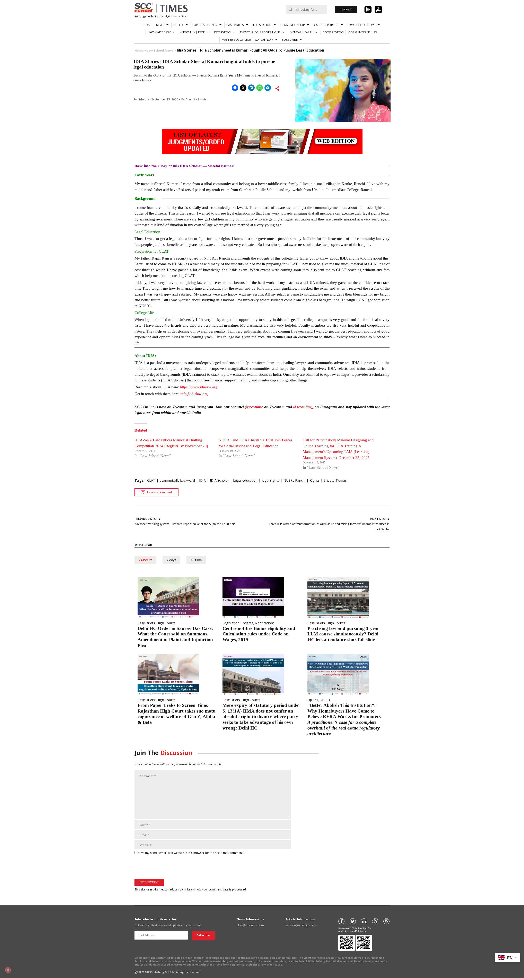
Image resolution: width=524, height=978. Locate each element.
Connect (346, 9)
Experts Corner (205, 25)
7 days (171, 560)
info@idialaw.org (194, 394)
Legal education (245, 480)
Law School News (361, 25)
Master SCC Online (236, 40)
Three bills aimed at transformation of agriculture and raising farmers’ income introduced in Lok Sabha (329, 524)
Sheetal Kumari (335, 480)
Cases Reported (326, 25)
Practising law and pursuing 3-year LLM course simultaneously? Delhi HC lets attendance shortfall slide (343, 634)
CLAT (151, 480)
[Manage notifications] (8, 970)
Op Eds (312, 700)
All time (196, 560)
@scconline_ (303, 407)
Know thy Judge (192, 32)
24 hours (145, 560)
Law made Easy (159, 32)
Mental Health (301, 32)
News (160, 25)
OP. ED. (178, 25)
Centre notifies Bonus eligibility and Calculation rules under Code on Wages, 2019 (258, 634)
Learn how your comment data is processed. (216, 889)
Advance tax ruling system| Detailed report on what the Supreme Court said (184, 521)
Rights (315, 480)
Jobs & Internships (362, 32)
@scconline (254, 407)
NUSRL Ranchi (294, 480)
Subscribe (290, 40)
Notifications (264, 623)
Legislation (262, 25)
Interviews (222, 32)
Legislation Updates (237, 623)
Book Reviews (333, 32)
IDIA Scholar (219, 480)
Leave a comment (159, 492)
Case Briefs (235, 25)
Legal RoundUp (293, 25)
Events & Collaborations (260, 32)
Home (147, 25)
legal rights (270, 480)
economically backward (177, 480)
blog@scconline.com (250, 925)
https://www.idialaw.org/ (199, 387)
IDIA (202, 480)
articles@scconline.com (301, 925)
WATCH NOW (264, 40)
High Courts (166, 623)
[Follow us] (341, 921)
